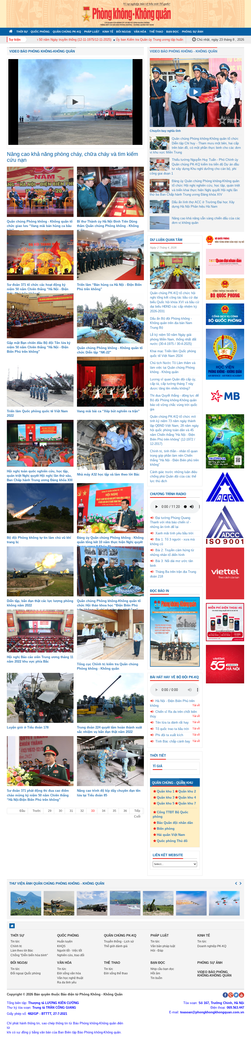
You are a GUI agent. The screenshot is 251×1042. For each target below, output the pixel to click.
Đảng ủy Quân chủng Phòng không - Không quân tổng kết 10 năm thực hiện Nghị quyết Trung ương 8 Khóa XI (110, 542)
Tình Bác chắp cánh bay (172, 741)
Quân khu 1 (165, 791)
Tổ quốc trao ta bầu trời (172, 729)
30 (60, 811)
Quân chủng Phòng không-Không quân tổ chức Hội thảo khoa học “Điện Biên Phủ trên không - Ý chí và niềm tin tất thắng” (109, 605)
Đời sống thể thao (116, 973)
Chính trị (16, 946)
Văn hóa (140, 31)
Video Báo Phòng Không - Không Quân (183, 51)
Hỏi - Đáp (157, 950)
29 (49, 811)
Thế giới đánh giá (115, 946)
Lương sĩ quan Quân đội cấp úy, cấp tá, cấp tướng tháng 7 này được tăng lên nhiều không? (173, 383)
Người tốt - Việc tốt (69, 950)
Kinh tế (107, 31)
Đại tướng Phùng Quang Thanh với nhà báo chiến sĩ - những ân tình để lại (170, 522)
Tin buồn (156, 978)
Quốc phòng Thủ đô (172, 841)
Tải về (196, 705)
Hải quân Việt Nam (171, 835)
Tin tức (15, 941)
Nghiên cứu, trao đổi (70, 955)
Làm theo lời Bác (22, 950)
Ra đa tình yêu (66, 982)
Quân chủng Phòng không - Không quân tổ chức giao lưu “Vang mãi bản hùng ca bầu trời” (40, 226)
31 (71, 811)
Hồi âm (155, 973)
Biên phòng (166, 828)
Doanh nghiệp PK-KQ (211, 946)
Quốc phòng (40, 31)
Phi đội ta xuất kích (169, 735)
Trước (37, 811)
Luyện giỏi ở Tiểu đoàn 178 (28, 727)
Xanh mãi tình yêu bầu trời (174, 533)
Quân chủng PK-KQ (67, 31)
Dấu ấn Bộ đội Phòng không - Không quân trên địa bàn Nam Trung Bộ (171, 323)
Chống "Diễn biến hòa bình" (29, 955)
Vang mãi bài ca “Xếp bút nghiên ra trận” (108, 411)
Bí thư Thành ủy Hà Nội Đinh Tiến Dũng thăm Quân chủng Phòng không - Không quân (108, 226)
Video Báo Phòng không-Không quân (42, 51)
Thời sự (22, 31)
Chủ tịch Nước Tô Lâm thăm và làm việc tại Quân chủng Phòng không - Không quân (172, 367)
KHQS (61, 946)
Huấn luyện (65, 941)
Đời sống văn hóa (69, 973)
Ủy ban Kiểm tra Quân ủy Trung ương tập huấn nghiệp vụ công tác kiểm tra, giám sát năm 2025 (168, 39)
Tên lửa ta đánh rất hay (172, 722)
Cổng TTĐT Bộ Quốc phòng (170, 814)
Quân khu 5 (165, 803)
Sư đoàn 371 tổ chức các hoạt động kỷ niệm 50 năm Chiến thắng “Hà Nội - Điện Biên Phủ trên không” (37, 289)
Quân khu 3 (165, 797)
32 (82, 811)
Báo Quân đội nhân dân (175, 823)
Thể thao (156, 31)
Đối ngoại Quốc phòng (26, 973)
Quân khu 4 (187, 797)
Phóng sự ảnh (192, 31)
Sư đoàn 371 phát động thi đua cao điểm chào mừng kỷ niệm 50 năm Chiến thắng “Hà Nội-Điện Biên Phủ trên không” (38, 795)
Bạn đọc (172, 31)
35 (114, 811)
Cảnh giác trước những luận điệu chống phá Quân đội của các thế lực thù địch (173, 476)
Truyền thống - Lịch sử (119, 941)
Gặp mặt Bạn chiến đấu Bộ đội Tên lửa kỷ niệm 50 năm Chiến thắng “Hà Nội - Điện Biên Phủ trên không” (38, 347)
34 (103, 811)
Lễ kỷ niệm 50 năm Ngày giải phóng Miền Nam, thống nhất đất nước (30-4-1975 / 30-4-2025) (173, 339)
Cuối (137, 816)
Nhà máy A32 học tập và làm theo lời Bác (108, 474)
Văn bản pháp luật (163, 946)
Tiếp (137, 811)
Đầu (22, 811)
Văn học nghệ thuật (70, 978)
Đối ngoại (123, 31)
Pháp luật (92, 31)
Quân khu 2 (187, 791)
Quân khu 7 (187, 803)
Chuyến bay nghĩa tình (165, 131)
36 (125, 811)
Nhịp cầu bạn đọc (162, 969)
